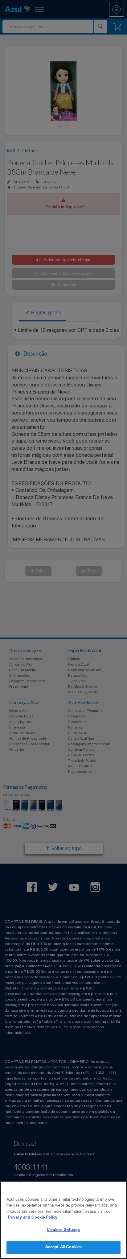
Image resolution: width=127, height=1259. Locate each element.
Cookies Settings (63, 1230)
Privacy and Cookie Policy (32, 1218)
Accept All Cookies (63, 1247)
